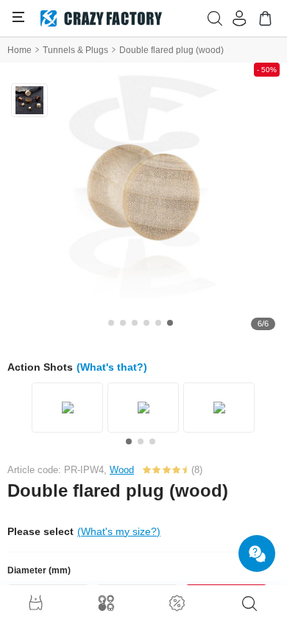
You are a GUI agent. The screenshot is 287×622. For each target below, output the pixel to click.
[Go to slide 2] (123, 323)
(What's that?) (112, 367)
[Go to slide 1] (111, 323)
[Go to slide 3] (135, 323)
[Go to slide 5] (158, 323)
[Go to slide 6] (170, 323)
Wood (122, 469)
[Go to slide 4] (146, 323)
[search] (249, 603)
